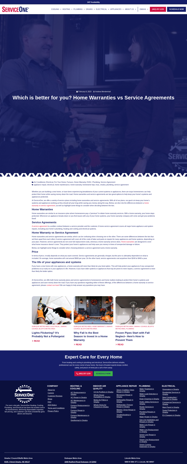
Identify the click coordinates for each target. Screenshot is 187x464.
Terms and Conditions (56, 408)
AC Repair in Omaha (79, 397)
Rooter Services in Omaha (146, 408)
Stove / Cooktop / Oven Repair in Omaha (125, 391)
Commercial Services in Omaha (171, 403)
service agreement (121, 185)
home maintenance (62, 185)
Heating (66, 9)
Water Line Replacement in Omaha (148, 431)
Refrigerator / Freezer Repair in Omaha (125, 406)
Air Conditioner (39, 182)
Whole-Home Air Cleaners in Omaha (101, 406)
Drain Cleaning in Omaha (149, 399)
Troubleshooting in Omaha (124, 416)
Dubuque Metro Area (41, 326)
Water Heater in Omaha (148, 417)
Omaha (143, 9)
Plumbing (78, 9)
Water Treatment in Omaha (146, 390)
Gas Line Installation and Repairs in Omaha (149, 421)
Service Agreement (108, 182)
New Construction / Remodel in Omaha (169, 398)
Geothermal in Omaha (79, 420)
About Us (129, 9)
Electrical (101, 9)
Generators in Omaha (170, 389)
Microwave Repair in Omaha (124, 396)
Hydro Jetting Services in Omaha (149, 403)
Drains (89, 9)
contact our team (53, 285)
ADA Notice (52, 405)
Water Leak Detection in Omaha (148, 395)
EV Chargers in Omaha (171, 415)
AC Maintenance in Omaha (78, 401)
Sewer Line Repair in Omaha (147, 436)
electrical (50, 185)
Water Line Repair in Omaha (147, 426)
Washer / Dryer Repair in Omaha (126, 411)
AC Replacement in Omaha (78, 393)
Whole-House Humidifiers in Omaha (102, 396)
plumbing (110, 185)
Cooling (55, 9)
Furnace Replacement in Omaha (80, 406)
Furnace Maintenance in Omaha (80, 416)
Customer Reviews (55, 396)
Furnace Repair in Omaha (78, 411)
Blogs (50, 399)
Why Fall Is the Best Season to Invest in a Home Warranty (91, 336)
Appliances (115, 9)
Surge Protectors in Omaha (169, 411)
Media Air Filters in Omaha (101, 401)
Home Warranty (80, 182)
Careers (51, 393)
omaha (103, 185)
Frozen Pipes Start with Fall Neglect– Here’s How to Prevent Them (132, 336)
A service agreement (40, 226)
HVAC (89, 182)
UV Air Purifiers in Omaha (103, 392)
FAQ (49, 402)
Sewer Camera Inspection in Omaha (147, 446)
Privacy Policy (53, 411)
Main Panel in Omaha (170, 407)
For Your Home (60, 182)
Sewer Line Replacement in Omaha (149, 441)
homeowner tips (89, 185)
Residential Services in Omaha (171, 393)
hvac (97, 185)
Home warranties (127, 242)
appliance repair (40, 185)
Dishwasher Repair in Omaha (125, 401)
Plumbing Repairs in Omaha (147, 413)
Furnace (70, 182)
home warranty (76, 185)
